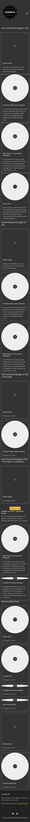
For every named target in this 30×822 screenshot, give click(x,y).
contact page (23, 803)
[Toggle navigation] (27, 13)
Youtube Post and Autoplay (13, 583)
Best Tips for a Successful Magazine (12, 154)
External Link (15, 508)
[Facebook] (17, 813)
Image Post (7, 676)
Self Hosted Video (9, 704)
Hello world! (7, 63)
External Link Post (9, 783)
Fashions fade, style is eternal (14, 105)
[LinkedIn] (13, 813)
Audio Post (7, 204)
